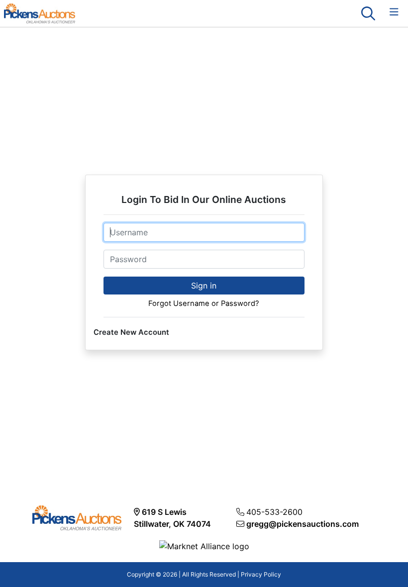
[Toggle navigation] (394, 12)
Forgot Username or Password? (203, 303)
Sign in (203, 286)
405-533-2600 (274, 512)
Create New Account (131, 332)
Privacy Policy (261, 574)
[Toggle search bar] (368, 13)
